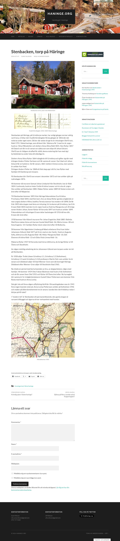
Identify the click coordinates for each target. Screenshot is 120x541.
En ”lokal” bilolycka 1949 (90, 132)
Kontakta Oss (81, 36)
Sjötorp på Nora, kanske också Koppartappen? (64, 395)
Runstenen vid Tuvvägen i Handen (93, 128)
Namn (14, 444)
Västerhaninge (28, 386)
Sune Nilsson (26, 56)
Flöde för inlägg (87, 158)
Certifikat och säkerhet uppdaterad (93, 124)
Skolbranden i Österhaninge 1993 (91, 88)
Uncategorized (19, 386)
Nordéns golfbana (102, 93)
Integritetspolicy (66, 36)
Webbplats (15, 464)
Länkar (39, 36)
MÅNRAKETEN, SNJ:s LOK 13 (91, 140)
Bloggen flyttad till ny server (91, 136)
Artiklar (21, 36)
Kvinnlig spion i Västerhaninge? (21, 394)
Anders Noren (98, 533)
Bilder (30, 36)
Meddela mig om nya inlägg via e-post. (27, 478)
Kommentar (16, 422)
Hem (12, 36)
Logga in (84, 154)
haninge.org (60, 13)
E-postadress (16, 454)
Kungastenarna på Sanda (100, 109)
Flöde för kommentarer (89, 162)
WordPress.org (87, 166)
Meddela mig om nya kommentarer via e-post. (30, 473)
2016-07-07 (15, 56)
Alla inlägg (50, 36)
